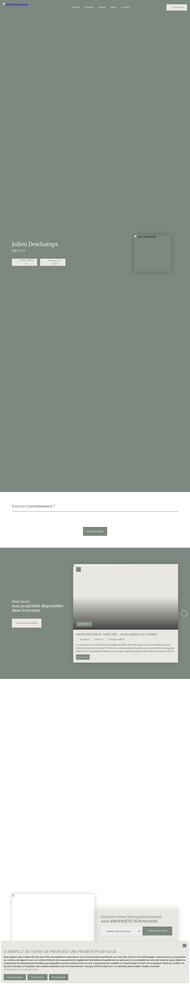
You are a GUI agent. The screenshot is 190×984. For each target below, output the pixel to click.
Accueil (75, 7)
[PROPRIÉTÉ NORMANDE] (24, 7)
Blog (113, 7)
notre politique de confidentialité (21, 969)
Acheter (89, 7)
